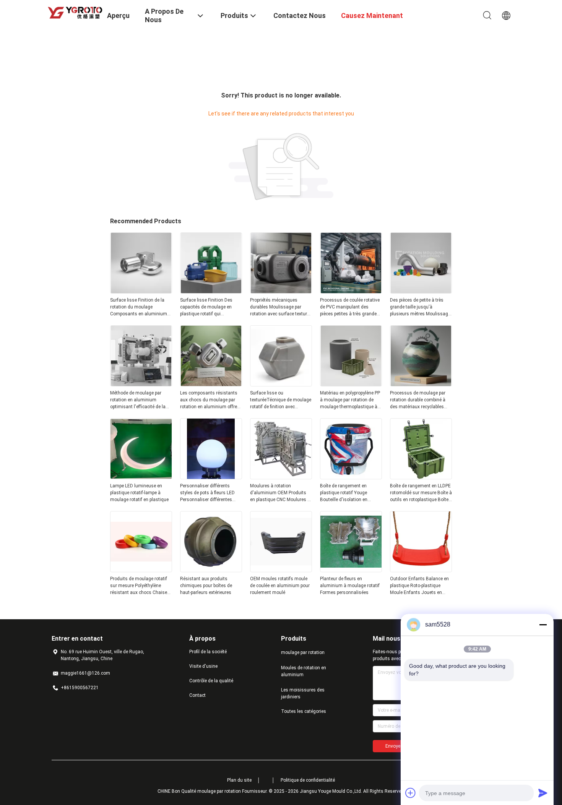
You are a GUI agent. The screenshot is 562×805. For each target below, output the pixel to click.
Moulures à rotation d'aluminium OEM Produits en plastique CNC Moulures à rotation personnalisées (280, 493)
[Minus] (542, 624)
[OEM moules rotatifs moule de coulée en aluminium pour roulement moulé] (281, 570)
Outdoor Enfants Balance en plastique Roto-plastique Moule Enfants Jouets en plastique (419, 586)
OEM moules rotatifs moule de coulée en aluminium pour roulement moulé (280, 585)
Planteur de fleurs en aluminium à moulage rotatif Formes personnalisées (350, 585)
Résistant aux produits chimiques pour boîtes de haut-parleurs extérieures (206, 585)
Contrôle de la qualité (211, 680)
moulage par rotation (303, 652)
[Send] (543, 792)
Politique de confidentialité (308, 780)
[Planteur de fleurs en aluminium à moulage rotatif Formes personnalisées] (351, 570)
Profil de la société (208, 651)
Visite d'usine (203, 666)
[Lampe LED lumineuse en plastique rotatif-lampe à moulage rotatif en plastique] (141, 477)
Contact (197, 695)
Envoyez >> (397, 746)
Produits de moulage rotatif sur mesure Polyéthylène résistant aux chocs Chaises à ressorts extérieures (140, 586)
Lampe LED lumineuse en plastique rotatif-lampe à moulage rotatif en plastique (139, 492)
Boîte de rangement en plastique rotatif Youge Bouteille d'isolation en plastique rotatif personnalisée (343, 493)
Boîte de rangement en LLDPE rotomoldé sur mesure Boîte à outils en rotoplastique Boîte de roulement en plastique (421, 493)
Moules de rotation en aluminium (303, 671)
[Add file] (410, 792)
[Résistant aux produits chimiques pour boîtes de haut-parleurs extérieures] (211, 570)
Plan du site (239, 780)
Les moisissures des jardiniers (303, 693)
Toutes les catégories (303, 711)
